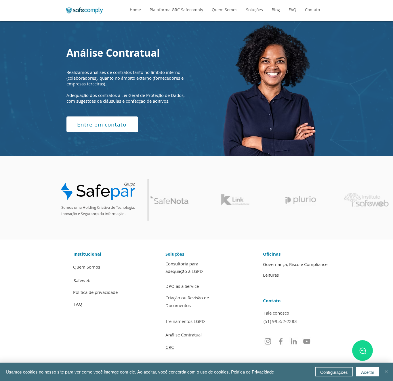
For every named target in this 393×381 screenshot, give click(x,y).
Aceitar (367, 372)
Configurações (334, 372)
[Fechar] (386, 371)
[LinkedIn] (293, 341)
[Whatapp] (362, 350)
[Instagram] (268, 341)
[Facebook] (280, 341)
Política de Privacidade (252, 372)
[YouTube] (306, 341)
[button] (254, 10)
